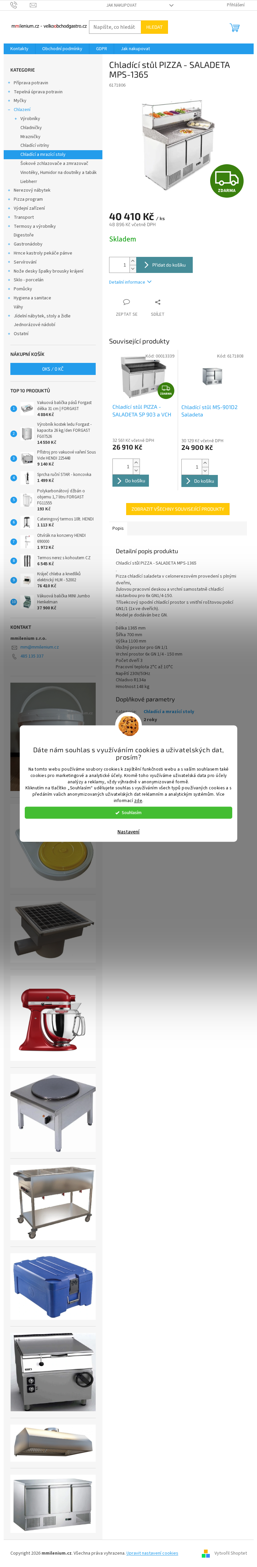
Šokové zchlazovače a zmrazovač (54, 163)
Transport (24, 217)
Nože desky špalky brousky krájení (48, 271)
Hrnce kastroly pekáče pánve (43, 253)
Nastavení (128, 832)
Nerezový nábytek (32, 190)
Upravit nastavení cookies (152, 1553)
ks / (53, 369)
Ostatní (21, 333)
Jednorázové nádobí (34, 324)
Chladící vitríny (34, 145)
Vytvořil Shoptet (231, 1553)
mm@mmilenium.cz (39, 647)
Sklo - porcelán (29, 280)
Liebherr (28, 181)
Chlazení (22, 109)
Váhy (18, 307)
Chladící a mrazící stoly (43, 154)
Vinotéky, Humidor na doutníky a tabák (58, 172)
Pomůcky (23, 289)
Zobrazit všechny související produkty (178, 509)
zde (138, 800)
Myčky (20, 100)
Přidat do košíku (169, 265)
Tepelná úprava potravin (38, 92)
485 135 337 (32, 656)
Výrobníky (30, 118)
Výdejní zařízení (29, 208)
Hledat (154, 27)
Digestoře (24, 235)
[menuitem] (19, 48)
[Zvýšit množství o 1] (133, 261)
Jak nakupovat (121, 5)
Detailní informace (127, 282)
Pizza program (28, 199)
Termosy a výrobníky (35, 226)
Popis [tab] (118, 528)
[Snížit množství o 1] (133, 269)
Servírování (25, 262)
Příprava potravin (31, 83)
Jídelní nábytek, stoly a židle (42, 316)
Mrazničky (30, 136)
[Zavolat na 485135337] (20, 5)
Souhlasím (132, 812)
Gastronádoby (28, 244)
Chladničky (31, 127)
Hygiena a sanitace (32, 298)
